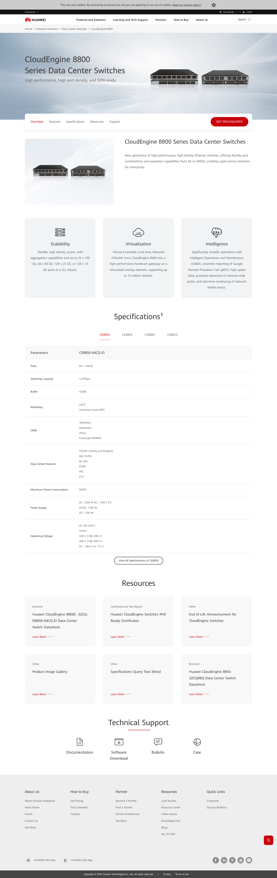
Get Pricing (76, 800)
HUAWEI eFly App (82, 860)
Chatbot (75, 814)
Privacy (167, 874)
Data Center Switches (74, 28)
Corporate (213, 800)
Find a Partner (124, 807)
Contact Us (31, 820)
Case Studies (168, 800)
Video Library (169, 814)
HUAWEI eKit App (44, 860)
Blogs (164, 827)
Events (29, 814)
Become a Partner (126, 800)
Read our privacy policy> (186, 4)
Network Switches (46, 28)
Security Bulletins (217, 807)
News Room (32, 807)
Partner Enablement (127, 814)
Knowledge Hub (170, 820)
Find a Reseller (79, 807)
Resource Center (170, 807)
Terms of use (182, 874)
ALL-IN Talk (168, 834)
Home (28, 28)
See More (30, 827)
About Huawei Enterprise (40, 800)
